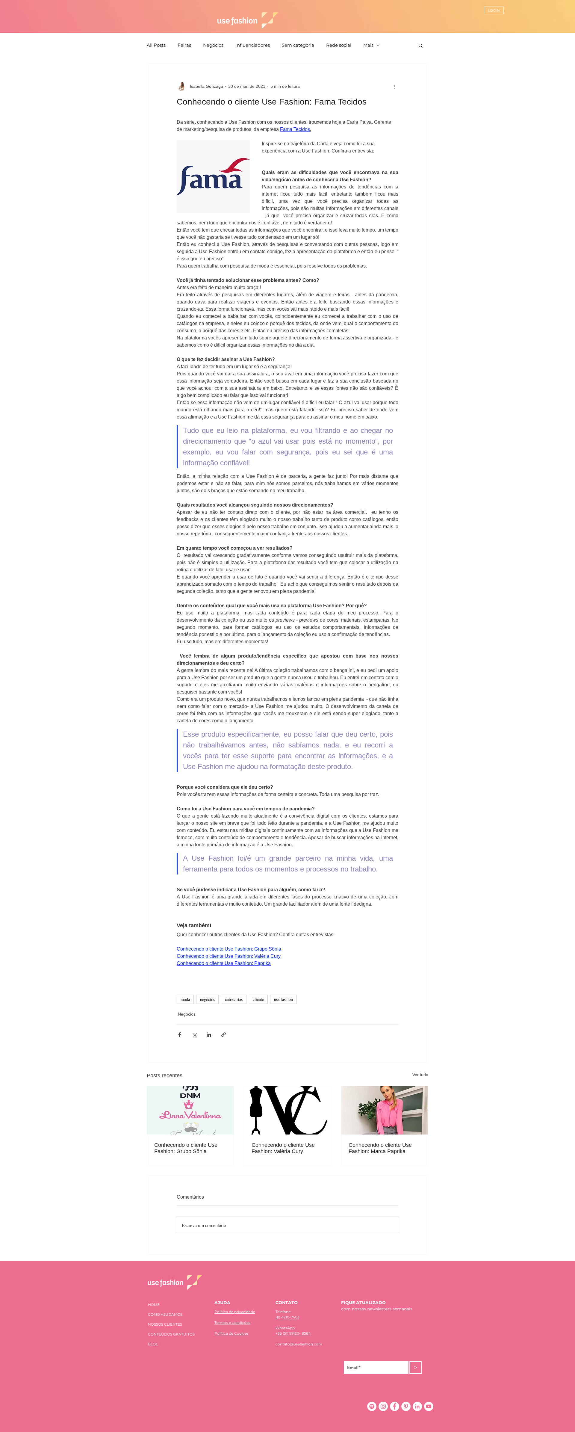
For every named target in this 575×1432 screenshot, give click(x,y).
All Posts (156, 45)
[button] (420, 45)
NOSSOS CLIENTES (165, 1324)
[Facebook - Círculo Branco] (394, 1406)
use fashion (283, 999)
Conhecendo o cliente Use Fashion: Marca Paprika (380, 1148)
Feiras (184, 45)
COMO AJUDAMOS (165, 1314)
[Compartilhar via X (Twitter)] (194, 1034)
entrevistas (234, 999)
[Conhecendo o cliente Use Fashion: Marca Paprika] (384, 1110)
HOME (154, 1304)
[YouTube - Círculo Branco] (428, 1406)
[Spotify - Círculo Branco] (371, 1406)
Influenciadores (252, 45)
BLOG (153, 1344)
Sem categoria (298, 45)
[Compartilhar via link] (223, 1034)
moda (185, 999)
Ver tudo (420, 1074)
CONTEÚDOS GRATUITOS (171, 1334)
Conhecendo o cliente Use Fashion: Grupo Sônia (185, 1148)
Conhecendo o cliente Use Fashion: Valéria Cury (283, 1148)
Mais (368, 45)
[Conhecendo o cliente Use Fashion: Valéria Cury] (287, 1110)
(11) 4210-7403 (287, 1317)
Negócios (213, 45)
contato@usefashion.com (299, 1344)
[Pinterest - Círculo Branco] (406, 1406)
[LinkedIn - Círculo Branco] (417, 1406)
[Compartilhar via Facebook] (179, 1034)
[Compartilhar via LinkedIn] (209, 1034)
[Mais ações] (394, 86)
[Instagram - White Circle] (383, 1406)
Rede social (338, 45)
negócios (207, 999)
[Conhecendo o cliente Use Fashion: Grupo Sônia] (190, 1110)
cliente (258, 999)
